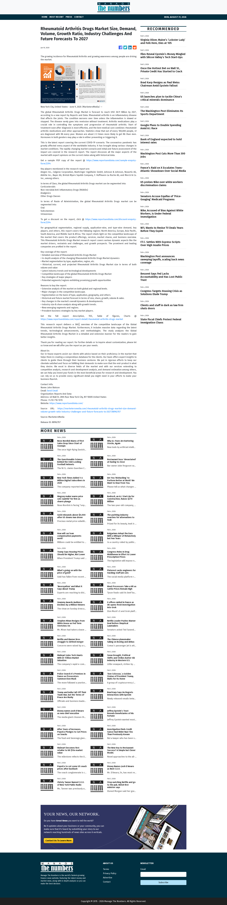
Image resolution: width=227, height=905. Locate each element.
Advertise (107, 877)
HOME (44, 17)
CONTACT (79, 17)
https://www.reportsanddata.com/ (66, 403)
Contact (106, 882)
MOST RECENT (57, 17)
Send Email (52, 390)
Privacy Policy (109, 873)
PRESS (69, 17)
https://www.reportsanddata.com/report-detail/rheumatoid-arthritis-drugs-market (82, 319)
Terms (106, 869)
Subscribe (163, 882)
